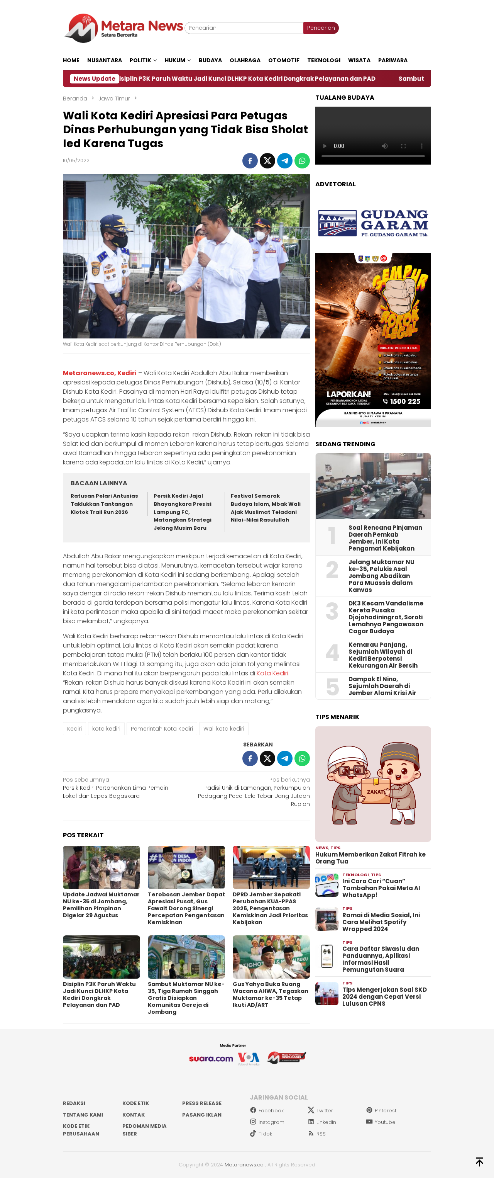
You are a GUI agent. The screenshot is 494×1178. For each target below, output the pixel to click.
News (321, 848)
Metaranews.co (244, 1164)
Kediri (74, 729)
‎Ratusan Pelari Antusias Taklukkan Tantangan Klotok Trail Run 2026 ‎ (104, 504)
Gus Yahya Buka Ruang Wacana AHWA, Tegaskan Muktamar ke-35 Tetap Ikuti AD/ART (270, 994)
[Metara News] (123, 28)
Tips (335, 848)
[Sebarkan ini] (250, 160)
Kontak (133, 1115)
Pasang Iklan (202, 1115)
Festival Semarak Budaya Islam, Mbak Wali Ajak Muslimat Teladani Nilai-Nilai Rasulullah (266, 508)
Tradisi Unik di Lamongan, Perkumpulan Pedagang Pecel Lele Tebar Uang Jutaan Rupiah (254, 792)
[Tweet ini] (267, 160)
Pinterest (385, 1110)
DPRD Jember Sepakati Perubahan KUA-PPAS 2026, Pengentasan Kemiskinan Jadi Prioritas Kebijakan (270, 908)
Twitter (324, 1110)
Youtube (385, 1122)
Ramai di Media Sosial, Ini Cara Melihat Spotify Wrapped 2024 (381, 922)
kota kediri (106, 729)
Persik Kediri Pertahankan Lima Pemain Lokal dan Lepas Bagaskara (115, 788)
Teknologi (355, 875)
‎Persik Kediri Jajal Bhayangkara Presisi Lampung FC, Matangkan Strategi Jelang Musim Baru (182, 512)
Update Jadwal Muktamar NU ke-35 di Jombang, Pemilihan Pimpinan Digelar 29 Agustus (101, 905)
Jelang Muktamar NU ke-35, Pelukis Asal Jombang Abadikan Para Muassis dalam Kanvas (381, 576)
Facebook (271, 1110)
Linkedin (326, 1122)
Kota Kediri (272, 673)
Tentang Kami (83, 1115)
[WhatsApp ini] (302, 160)
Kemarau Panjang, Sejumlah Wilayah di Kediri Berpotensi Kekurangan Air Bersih (383, 655)
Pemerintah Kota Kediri (162, 729)
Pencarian (321, 28)
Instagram (271, 1122)
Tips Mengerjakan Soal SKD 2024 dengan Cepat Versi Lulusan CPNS (384, 996)
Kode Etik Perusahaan (81, 1129)
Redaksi (74, 1103)
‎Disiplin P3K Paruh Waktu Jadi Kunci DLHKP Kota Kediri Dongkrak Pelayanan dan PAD (192, 78)
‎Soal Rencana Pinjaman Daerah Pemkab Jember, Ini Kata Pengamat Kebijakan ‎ (385, 538)
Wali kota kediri (223, 729)
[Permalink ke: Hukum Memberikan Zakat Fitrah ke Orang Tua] (373, 784)
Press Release (202, 1103)
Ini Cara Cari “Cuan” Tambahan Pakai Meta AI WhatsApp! (381, 888)
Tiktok (265, 1133)
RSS (321, 1133)
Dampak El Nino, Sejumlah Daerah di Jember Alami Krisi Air (382, 686)
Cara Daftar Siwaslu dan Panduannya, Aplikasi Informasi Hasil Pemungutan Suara (380, 959)
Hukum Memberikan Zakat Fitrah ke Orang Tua (370, 858)
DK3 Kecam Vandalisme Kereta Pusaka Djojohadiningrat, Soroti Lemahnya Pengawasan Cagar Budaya (386, 617)
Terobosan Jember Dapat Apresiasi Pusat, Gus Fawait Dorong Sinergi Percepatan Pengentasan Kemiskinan (186, 908)
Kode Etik (135, 1103)
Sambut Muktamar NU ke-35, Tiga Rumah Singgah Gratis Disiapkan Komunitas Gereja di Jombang (186, 998)
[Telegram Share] (285, 160)
